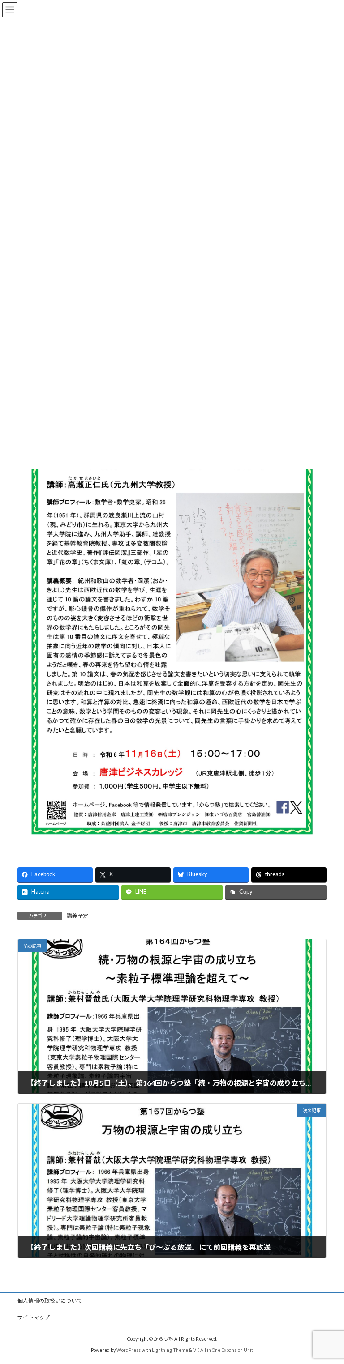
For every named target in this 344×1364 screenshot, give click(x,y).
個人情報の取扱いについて (49, 1300)
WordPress (128, 1350)
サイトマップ (33, 1317)
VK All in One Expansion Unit (223, 1350)
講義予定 (77, 915)
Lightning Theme (170, 1350)
